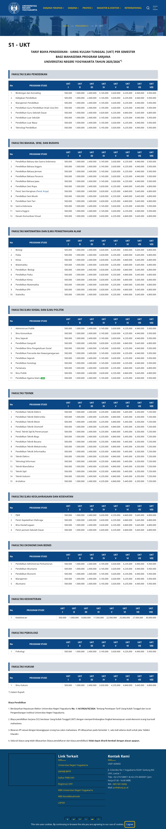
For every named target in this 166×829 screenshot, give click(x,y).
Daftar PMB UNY (66, 777)
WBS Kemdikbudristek (69, 796)
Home (66, 25)
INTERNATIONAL (133, 7)
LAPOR (61, 802)
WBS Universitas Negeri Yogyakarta (75, 790)
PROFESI (88, 7)
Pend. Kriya (42, 191)
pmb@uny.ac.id (120, 787)
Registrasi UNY (65, 784)
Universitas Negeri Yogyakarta (73, 765)
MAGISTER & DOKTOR (109, 7)
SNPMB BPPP (64, 771)
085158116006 (120, 784)
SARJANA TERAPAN (53, 7)
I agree (129, 824)
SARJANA (73, 7)
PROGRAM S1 (82, 25)
